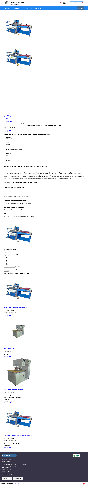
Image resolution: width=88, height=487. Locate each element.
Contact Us (38, 8)
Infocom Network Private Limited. (15, 484)
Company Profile (18, 8)
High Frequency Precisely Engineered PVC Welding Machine (18, 435)
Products (7, 120)
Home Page (8, 8)
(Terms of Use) (16, 483)
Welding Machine (9, 121)
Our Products (28, 8)
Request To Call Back (8, 116)
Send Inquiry (81, 8)
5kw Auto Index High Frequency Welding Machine (15, 307)
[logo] (7, 5)
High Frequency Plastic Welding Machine (13, 389)
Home (7, 118)
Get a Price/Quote (7, 130)
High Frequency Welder (9, 348)
